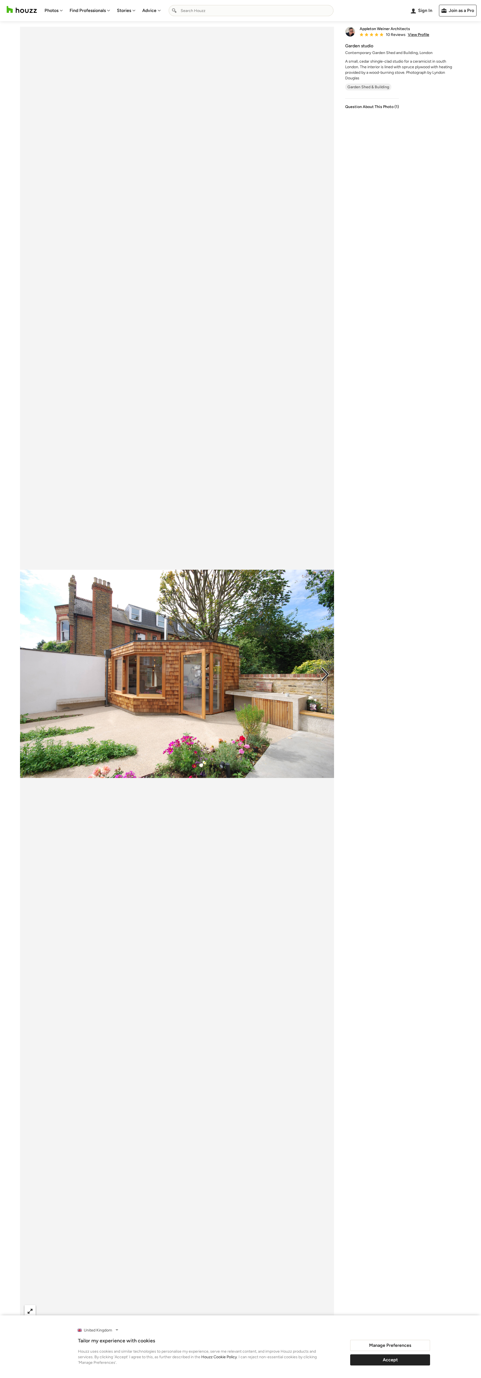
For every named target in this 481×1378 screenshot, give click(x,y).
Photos (51, 10)
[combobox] (251, 10)
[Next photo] (325, 674)
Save (195, 1310)
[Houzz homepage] (21, 9)
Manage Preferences (390, 1345)
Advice (149, 10)
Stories (124, 10)
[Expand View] (30, 1310)
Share (166, 1310)
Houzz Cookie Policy (219, 1357)
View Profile (418, 35)
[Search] (174, 10)
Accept (390, 1359)
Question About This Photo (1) (372, 106)
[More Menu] (324, 1310)
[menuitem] (53, 10)
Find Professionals (88, 10)
